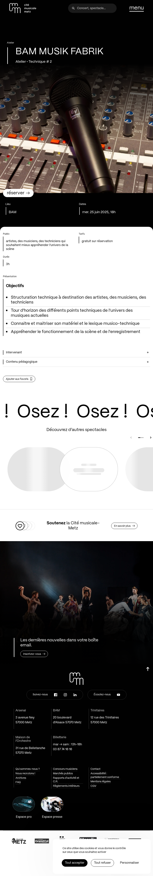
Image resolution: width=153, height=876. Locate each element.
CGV (93, 786)
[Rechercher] (73, 8)
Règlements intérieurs (66, 786)
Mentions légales (100, 781)
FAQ (18, 782)
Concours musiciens (65, 769)
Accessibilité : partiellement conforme (104, 775)
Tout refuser (102, 862)
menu (136, 8)
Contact (95, 769)
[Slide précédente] (131, 437)
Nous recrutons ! (25, 773)
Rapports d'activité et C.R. (66, 780)
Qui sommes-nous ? (27, 769)
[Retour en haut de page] (148, 670)
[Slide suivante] (151, 437)
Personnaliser (129, 862)
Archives (20, 778)
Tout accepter (74, 862)
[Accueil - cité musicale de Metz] (22, 8)
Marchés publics (63, 773)
